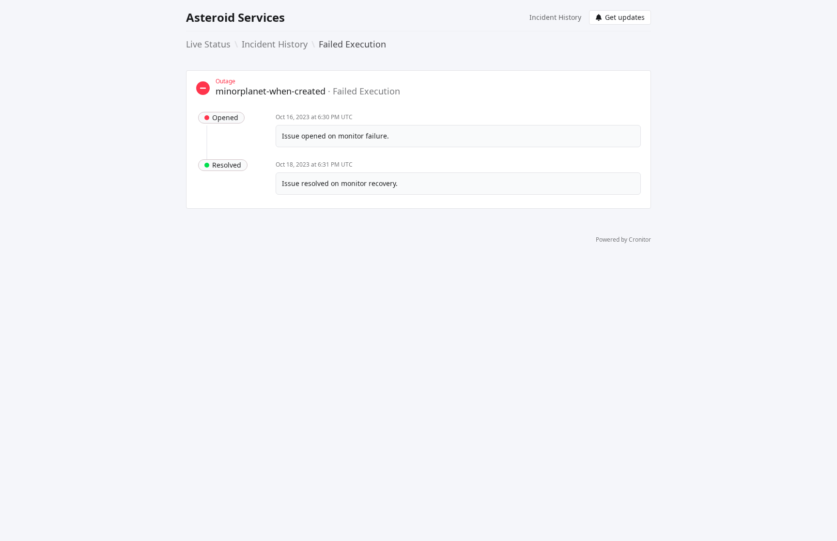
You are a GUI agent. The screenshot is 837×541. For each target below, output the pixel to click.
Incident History (555, 17)
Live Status (208, 44)
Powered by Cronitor (623, 240)
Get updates (625, 17)
